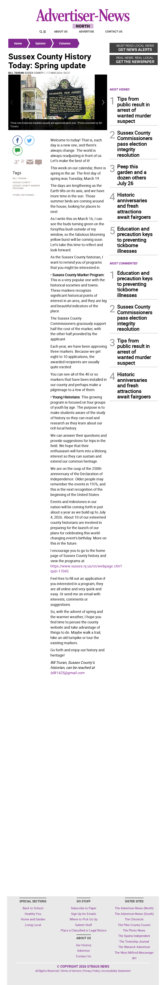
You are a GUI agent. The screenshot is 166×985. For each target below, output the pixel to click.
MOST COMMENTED (123, 263)
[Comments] (17, 150)
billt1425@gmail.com (67, 672)
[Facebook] (17, 140)
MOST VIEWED (119, 89)
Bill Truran (16, 72)
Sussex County (34, 72)
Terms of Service (71, 971)
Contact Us (113, 31)
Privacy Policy (91, 971)
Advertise (86, 31)
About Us (61, 31)
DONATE (147, 4)
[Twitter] (29, 140)
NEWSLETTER (125, 4)
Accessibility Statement (116, 971)
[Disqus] (57, 732)
